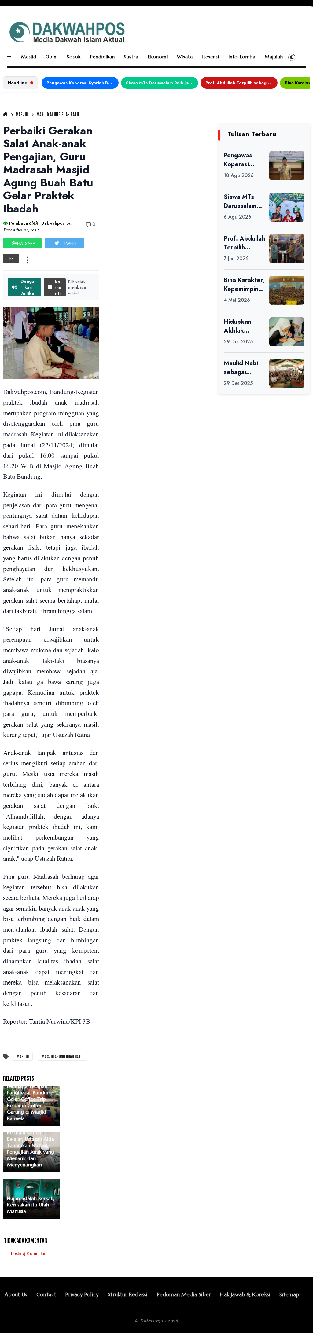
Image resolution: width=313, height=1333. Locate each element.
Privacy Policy (82, 1294)
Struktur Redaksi (127, 1294)
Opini (52, 57)
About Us (16, 1294)
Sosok (74, 57)
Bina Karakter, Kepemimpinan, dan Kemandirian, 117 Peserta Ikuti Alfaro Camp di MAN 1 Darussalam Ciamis (244, 284)
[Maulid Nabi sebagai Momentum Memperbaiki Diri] (286, 373)
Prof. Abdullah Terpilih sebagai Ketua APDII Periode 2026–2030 (241, 83)
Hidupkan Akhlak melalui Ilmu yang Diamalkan (240, 326)
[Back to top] (298, 1318)
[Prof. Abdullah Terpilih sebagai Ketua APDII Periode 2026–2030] (286, 248)
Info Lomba (242, 57)
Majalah (274, 57)
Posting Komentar (28, 1253)
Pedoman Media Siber (184, 1294)
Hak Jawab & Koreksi (245, 1294)
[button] (291, 57)
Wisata (185, 57)
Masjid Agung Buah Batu (57, 114)
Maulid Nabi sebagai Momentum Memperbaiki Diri (242, 368)
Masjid (28, 57)
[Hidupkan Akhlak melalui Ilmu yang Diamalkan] (286, 331)
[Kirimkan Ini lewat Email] (11, 258)
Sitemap (289, 1294)
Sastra (131, 57)
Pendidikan (102, 57)
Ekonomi (158, 57)
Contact (46, 1294)
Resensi (210, 57)
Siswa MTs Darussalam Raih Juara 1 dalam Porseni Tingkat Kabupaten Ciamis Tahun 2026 (162, 83)
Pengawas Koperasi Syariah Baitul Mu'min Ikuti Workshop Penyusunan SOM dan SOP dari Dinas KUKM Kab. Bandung (82, 83)
